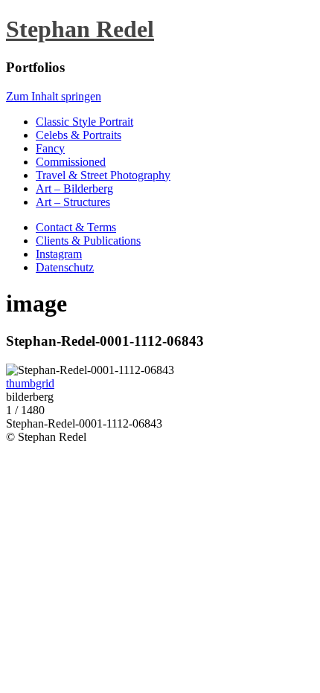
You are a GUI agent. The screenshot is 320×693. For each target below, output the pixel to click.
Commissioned (71, 161)
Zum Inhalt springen (53, 96)
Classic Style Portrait (84, 121)
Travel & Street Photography (103, 175)
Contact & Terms (76, 227)
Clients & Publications (88, 240)
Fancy (50, 148)
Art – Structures (73, 202)
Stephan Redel (80, 29)
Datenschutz (65, 267)
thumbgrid (30, 383)
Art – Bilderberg (74, 188)
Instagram (59, 254)
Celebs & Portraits (78, 135)
